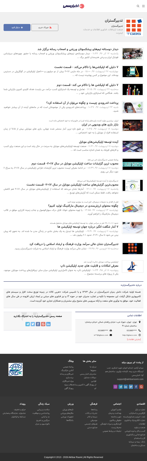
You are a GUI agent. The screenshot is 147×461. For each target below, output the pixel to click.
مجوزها (93, 370)
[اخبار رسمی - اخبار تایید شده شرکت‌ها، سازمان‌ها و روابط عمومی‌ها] (73, 6)
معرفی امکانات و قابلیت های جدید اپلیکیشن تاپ (89, 265)
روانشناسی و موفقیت (41, 413)
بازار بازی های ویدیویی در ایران (100, 124)
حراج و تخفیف (20, 409)
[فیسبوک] (136, 387)
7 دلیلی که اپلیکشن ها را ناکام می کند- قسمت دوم (87, 85)
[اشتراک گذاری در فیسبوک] (38, 324)
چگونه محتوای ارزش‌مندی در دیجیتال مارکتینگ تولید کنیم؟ (83, 205)
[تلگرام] (120, 387)
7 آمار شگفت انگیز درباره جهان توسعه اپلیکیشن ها (87, 226)
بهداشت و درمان (114, 413)
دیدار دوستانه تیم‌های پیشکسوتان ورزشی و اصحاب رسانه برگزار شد (77, 49)
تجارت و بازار (140, 409)
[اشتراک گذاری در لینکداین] (48, 324)
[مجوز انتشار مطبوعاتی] (15, 370)
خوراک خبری (43, 27)
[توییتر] (131, 387)
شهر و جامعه (116, 416)
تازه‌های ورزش (68, 409)
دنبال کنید (15, 27)
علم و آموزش (116, 409)
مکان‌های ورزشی (67, 413)
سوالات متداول (90, 377)
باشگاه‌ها (70, 420)
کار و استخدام (139, 438)
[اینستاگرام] (115, 387)
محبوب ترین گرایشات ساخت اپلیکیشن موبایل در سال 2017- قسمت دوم (75, 163)
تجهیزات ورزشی (67, 416)
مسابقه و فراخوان (18, 416)
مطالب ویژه (69, 384)
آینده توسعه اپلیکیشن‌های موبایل (98, 142)
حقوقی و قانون (115, 420)
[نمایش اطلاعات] (134, 339)
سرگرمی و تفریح (43, 420)
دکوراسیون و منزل (42, 424)
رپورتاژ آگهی (69, 388)
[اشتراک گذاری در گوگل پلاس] (43, 324)
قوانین (93, 381)
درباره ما (93, 366)
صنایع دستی (92, 427)
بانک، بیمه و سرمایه (137, 441)
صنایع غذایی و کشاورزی (135, 434)
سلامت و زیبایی (43, 409)
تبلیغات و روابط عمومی (112, 431)
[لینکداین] (126, 387)
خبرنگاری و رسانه (67, 374)
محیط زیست (116, 427)
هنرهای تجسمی (91, 424)
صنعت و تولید (139, 427)
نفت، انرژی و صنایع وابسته (134, 416)
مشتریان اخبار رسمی (88, 374)
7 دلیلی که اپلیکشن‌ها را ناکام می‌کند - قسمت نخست (86, 67)
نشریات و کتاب (91, 413)
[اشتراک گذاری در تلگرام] (27, 324)
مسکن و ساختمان (138, 445)
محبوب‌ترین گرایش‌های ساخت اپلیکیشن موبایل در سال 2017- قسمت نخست (72, 184)
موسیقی (94, 420)
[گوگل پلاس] (141, 387)
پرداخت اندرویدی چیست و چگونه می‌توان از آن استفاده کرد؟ (82, 103)
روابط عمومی (68, 366)
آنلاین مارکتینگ (67, 370)
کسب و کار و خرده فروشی (135, 431)
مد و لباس (45, 416)
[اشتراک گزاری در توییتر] (33, 324)
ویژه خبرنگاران (68, 381)
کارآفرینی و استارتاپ (137, 413)
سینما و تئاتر (92, 416)
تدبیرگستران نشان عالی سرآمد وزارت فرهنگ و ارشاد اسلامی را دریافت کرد (73, 244)
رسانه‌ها (94, 409)
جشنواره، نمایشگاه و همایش (14, 413)
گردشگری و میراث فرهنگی (110, 424)
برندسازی (70, 377)
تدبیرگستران (114, 21)
